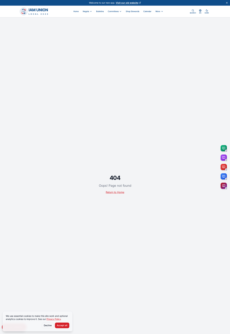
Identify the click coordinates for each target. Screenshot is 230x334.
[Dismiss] (227, 3)
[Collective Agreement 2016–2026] (224, 167)
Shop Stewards (132, 11)
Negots (86, 11)
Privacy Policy (53, 319)
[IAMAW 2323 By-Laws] (224, 186)
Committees (113, 11)
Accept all (62, 325)
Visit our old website (127, 2)
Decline (48, 325)
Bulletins (100, 11)
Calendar (147, 11)
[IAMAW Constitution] (224, 176)
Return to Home (115, 192)
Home (76, 11)
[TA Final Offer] (224, 148)
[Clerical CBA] (224, 157)
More (158, 11)
